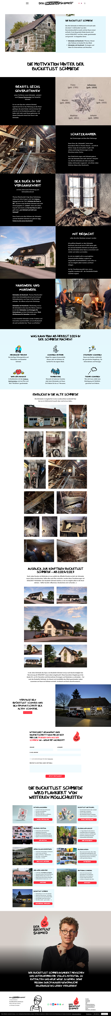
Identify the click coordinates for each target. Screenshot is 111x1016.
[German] (79, 3)
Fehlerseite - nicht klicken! (90, 1009)
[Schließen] (109, 1014)
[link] (85, 3)
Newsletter (87, 1000)
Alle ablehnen (96, 1014)
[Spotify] (60, 1004)
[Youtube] (55, 1004)
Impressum (87, 1001)
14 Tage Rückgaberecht (90, 1005)
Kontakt (87, 999)
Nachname (60, 747)
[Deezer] (63, 1004)
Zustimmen (104, 1014)
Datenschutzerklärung (89, 1007)
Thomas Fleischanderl (25, 97)
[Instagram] (51, 1004)
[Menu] (27, 3)
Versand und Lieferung (89, 1004)
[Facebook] (58, 1004)
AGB (86, 1003)
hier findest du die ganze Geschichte (27, 220)
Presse (86, 1008)
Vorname (32, 747)
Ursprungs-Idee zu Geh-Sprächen (86, 837)
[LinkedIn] (53, 1004)
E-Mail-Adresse (34, 752)
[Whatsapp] (48, 1004)
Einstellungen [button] (89, 1014)
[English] (81, 3)
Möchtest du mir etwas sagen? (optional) (41, 763)
